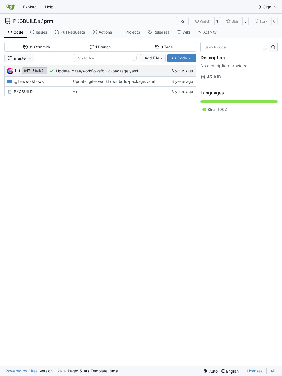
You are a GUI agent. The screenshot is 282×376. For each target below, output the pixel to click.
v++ (76, 91)
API (273, 371)
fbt (17, 70)
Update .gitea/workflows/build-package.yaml (97, 71)
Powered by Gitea (22, 371)
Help (49, 6)
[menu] (210, 371)
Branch (103, 47)
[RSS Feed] (182, 21)
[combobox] (106, 58)
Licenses (254, 371)
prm (48, 21)
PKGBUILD (23, 91)
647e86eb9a (35, 71)
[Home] (10, 7)
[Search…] (273, 47)
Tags (167, 47)
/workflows (29, 81)
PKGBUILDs (26, 21)
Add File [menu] (152, 58)
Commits (39, 47)
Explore (30, 6)
